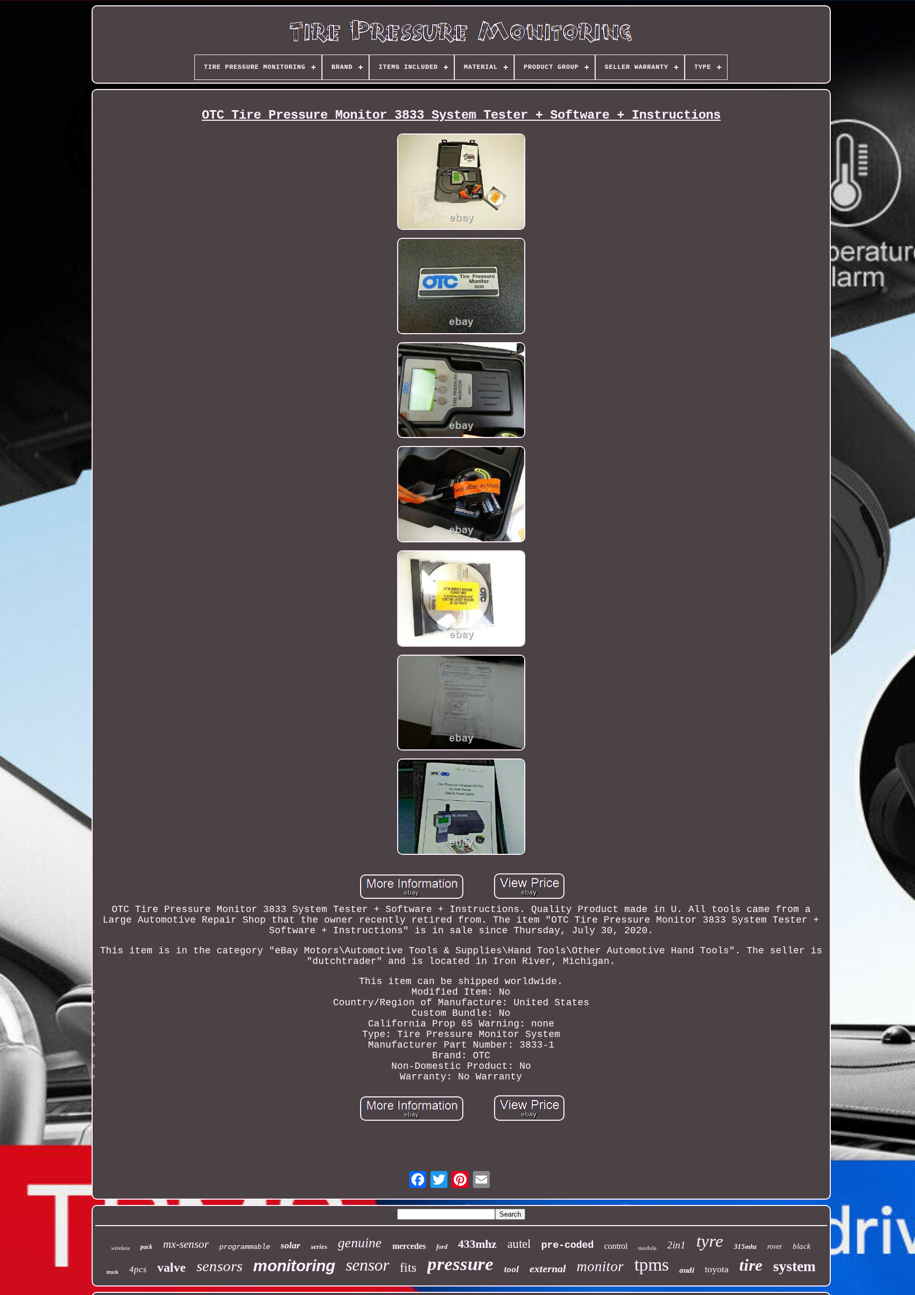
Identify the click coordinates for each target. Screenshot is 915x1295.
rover (774, 1247)
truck (112, 1272)
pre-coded (567, 1245)
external (548, 1268)
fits (408, 1267)
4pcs (138, 1269)
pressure (460, 1264)
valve (171, 1267)
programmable (244, 1247)
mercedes (409, 1246)
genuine (360, 1243)
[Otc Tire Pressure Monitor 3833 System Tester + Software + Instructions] (461, 183)
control (615, 1246)
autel (519, 1244)
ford (441, 1247)
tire (750, 1265)
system (794, 1266)
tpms (651, 1264)
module (647, 1248)
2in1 (676, 1245)
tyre (709, 1241)
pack (146, 1247)
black (802, 1246)
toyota (717, 1269)
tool (511, 1269)
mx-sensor (186, 1244)
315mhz (745, 1247)
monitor (600, 1266)
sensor (367, 1264)
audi (686, 1270)
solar (290, 1245)
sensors (219, 1265)
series (319, 1247)
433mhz (477, 1244)
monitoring (294, 1265)
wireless (120, 1248)
